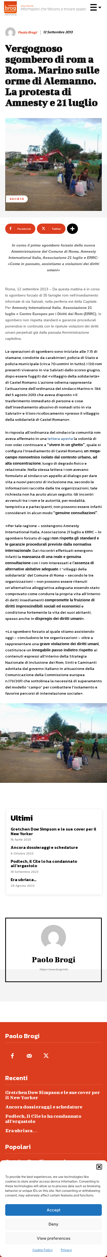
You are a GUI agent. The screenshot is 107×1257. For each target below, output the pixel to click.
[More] (72, 229)
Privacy (66, 1250)
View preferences (53, 1238)
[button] (99, 1166)
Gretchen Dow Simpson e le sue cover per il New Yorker (53, 831)
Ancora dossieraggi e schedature (44, 847)
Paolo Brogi (27, 32)
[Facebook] (12, 1056)
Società (17, 199)
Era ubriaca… (23, 879)
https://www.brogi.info (53, 969)
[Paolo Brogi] (11, 32)
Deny (53, 1224)
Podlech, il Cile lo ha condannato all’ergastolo (44, 863)
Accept (54, 1209)
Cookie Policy (42, 1250)
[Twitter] (46, 1056)
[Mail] (29, 1056)
